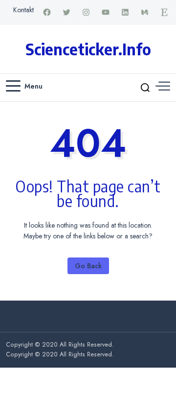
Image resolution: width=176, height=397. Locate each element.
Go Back (88, 266)
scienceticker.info (88, 49)
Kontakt (23, 10)
